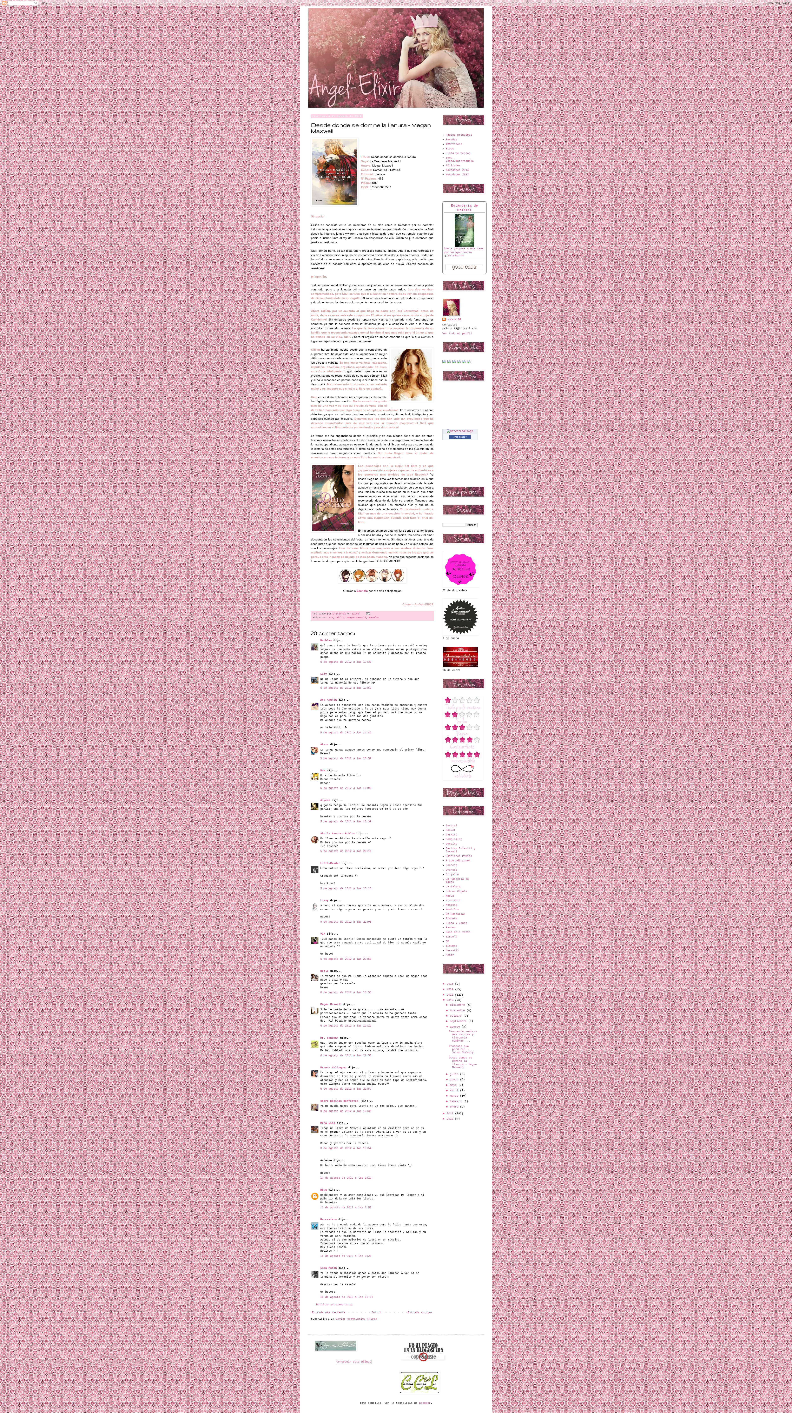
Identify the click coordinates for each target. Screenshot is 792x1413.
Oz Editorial (456, 914)
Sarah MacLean (456, 256)
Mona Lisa (327, 1123)
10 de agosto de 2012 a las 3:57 (345, 1207)
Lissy (324, 900)
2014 (451, 989)
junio (455, 1079)
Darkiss (451, 834)
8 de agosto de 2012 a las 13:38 (345, 1111)
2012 (451, 1000)
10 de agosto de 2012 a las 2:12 (345, 1177)
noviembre (458, 1010)
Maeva (450, 895)
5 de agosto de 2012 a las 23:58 (345, 959)
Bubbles (326, 640)
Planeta (451, 918)
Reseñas (374, 617)
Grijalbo (452, 874)
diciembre (458, 1005)
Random (451, 927)
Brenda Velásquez (333, 1067)
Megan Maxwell (356, 617)
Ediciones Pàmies (459, 856)
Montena (451, 905)
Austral (451, 825)
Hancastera (328, 1219)
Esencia (451, 865)
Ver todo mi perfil (457, 333)
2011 (451, 1113)
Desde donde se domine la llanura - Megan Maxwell (463, 1062)
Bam (322, 770)
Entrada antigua (420, 1312)
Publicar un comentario (334, 1304)
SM (447, 941)
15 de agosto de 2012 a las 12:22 (346, 1297)
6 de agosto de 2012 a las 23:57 (345, 1088)
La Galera (453, 886)
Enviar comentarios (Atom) (356, 1318)
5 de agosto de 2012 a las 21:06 (345, 921)
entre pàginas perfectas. (340, 1101)
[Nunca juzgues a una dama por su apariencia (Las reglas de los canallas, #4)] (464, 246)
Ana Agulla (329, 699)
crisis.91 (454, 319)
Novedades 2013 (457, 174)
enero (455, 1106)
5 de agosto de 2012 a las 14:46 (345, 732)
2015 (451, 983)
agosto (456, 1026)
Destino (451, 843)
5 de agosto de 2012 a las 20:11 (345, 851)
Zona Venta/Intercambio (460, 159)
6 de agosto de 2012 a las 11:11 (345, 1025)
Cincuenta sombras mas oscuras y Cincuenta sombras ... (463, 1036)
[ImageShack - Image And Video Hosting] (444, 362)
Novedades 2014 (457, 170)
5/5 (331, 617)
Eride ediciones (458, 860)
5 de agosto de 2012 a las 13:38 (345, 662)
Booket (451, 830)
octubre (456, 1015)
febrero (456, 1101)
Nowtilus (452, 909)
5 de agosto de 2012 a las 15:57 (345, 758)
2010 (451, 1119)
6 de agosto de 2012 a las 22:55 (345, 1055)
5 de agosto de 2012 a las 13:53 (345, 687)
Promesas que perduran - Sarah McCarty (461, 1049)
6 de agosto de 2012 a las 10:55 (345, 992)
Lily (323, 673)
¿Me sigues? (460, 437)
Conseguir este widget (353, 1361)
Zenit (450, 955)
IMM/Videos (454, 144)
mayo (454, 1085)
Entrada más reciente (328, 1312)
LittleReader (330, 863)
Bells (324, 971)
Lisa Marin (328, 1268)
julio (455, 1074)
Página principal (459, 134)
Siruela (451, 936)
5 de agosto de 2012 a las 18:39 (345, 821)
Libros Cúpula (456, 891)
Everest (451, 870)
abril (455, 1090)
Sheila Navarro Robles (337, 833)
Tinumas (451, 946)
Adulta (340, 617)
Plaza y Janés (456, 923)
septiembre (459, 1021)
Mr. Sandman (329, 1037)
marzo (455, 1095)
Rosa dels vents (458, 932)
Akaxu (324, 744)
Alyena (325, 800)
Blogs (450, 148)
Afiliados (453, 165)
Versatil (452, 950)
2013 (451, 994)
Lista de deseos (458, 153)
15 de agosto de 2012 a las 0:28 (345, 1256)
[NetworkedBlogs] (460, 431)
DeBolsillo (454, 839)
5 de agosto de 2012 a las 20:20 (345, 888)
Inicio (376, 1312)
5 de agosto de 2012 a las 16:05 (345, 788)
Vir (322, 933)
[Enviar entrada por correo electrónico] (367, 613)
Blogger (425, 1403)
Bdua (323, 1189)
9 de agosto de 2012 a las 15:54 (345, 1148)
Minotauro (453, 900)
